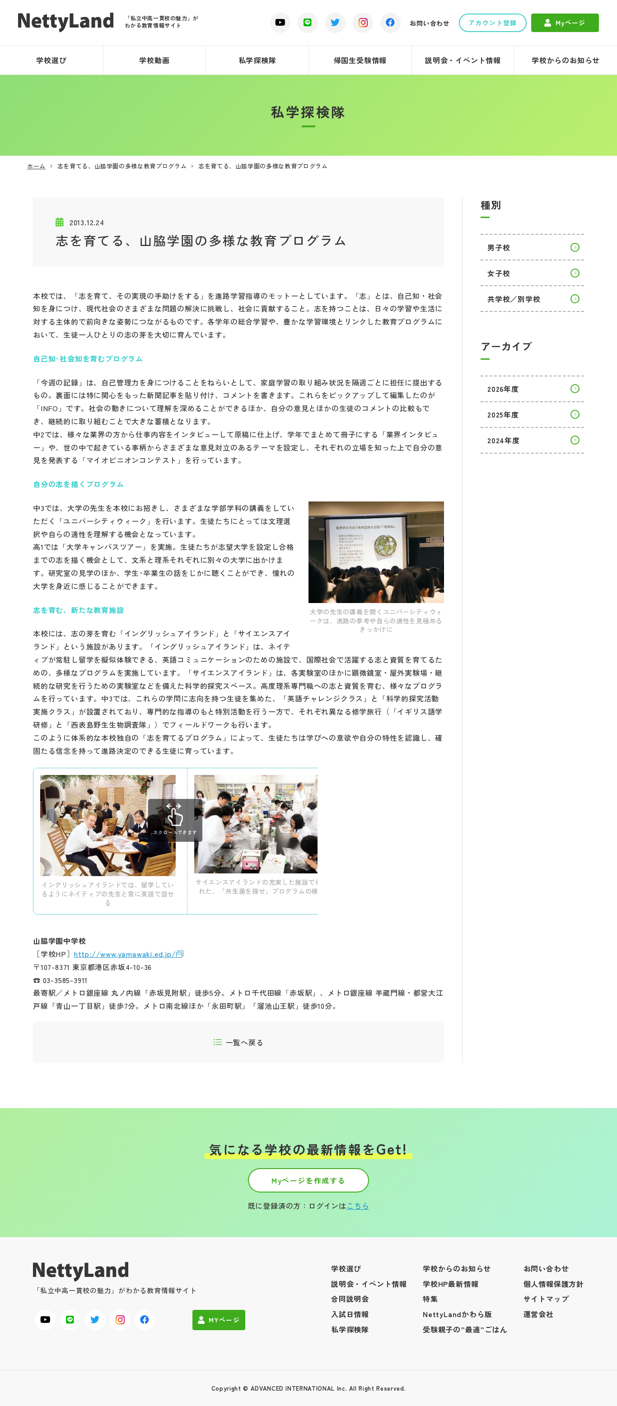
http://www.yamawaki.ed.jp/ (125, 953)
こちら (357, 1205)
